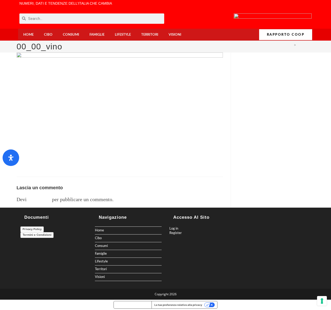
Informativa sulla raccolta (132, 304)
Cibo (48, 34)
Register (175, 233)
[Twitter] (295, 5)
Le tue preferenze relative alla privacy (178, 304)
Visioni (175, 34)
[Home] (290, 45)
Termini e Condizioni (36, 235)
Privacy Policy (32, 229)
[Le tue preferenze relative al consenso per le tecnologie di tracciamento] (322, 301)
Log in (173, 228)
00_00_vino (305, 45)
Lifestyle (123, 34)
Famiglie (96, 34)
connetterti (39, 199)
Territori (149, 34)
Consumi (71, 34)
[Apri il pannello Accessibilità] (11, 157)
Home (28, 34)
